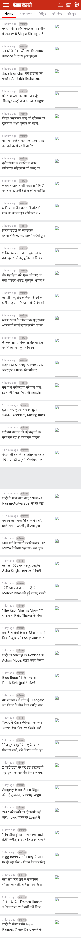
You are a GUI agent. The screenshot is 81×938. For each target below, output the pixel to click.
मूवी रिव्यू (57, 14)
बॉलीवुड (71, 14)
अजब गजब (25, 14)
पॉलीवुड (42, 14)
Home (9, 14)
